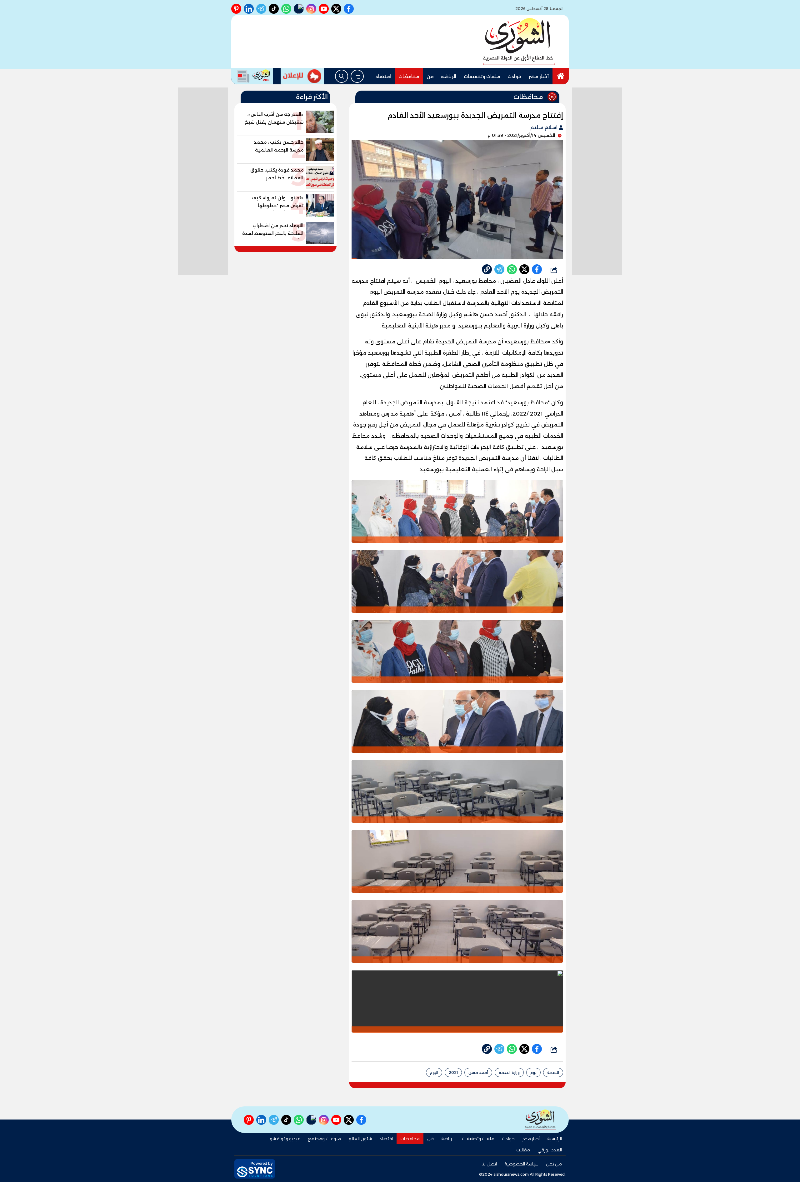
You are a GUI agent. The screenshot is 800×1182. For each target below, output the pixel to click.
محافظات (408, 76)
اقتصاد (383, 76)
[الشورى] (519, 41)
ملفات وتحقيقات (482, 76)
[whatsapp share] (512, 269)
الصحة (553, 1072)
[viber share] (499, 269)
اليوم (434, 1072)
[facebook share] (537, 269)
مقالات (523, 1150)
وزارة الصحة (509, 1072)
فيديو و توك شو (285, 1138)
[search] (341, 76)
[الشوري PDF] (252, 76)
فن (430, 76)
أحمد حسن (478, 1072)
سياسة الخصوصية (521, 1164)
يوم (533, 1072)
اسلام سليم (544, 127)
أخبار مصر (539, 76)
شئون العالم (360, 1138)
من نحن (554, 1164)
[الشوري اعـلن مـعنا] (302, 76)
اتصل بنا (489, 1164)
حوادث (514, 76)
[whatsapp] (487, 269)
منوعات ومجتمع (324, 1138)
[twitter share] (524, 269)
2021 (453, 1072)
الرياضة (448, 76)
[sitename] (540, 1120)
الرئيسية (554, 1138)
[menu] (357, 76)
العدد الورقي (550, 1150)
